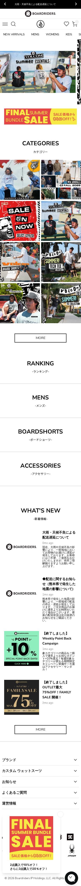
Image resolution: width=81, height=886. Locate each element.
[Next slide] (76, 4)
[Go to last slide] (5, 4)
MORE (40, 338)
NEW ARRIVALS (14, 34)
